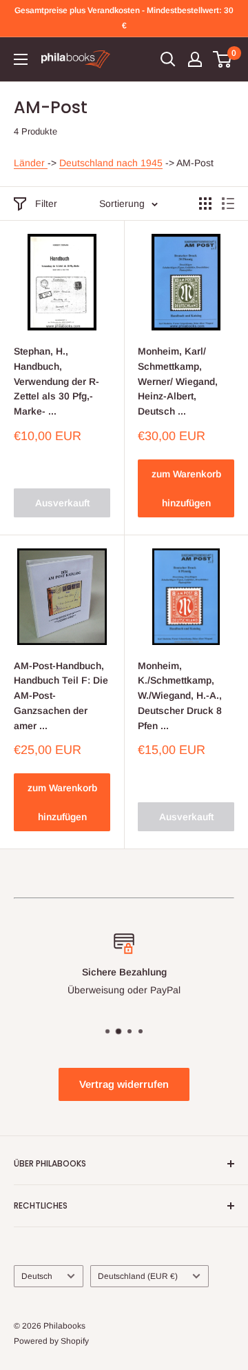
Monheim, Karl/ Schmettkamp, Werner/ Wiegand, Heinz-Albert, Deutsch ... (178, 381)
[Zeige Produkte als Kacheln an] (205, 203)
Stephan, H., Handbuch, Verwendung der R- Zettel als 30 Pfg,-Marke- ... (56, 381)
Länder (31, 162)
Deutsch (36, 1276)
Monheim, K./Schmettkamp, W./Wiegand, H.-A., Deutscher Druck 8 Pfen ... (180, 695)
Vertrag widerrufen (124, 1084)
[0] (222, 59)
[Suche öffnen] (168, 59)
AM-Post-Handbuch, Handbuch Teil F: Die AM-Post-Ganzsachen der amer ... (61, 695)
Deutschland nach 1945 (111, 162)
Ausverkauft (62, 502)
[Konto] (195, 59)
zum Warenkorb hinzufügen (186, 488)
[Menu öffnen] (21, 59)
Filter (46, 203)
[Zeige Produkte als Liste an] (228, 203)
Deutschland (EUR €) (138, 1276)
